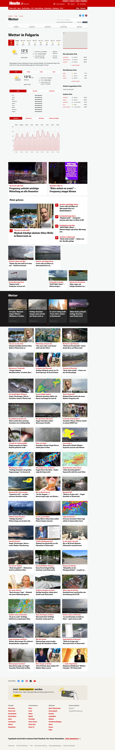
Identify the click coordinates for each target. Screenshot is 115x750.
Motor (51, 724)
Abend (41, 71)
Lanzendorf (65, 57)
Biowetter (79, 27)
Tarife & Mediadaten (22, 746)
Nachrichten (12, 716)
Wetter (13, 19)
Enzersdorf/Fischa (67, 59)
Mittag (28, 71)
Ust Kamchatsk (66, 107)
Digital (30, 716)
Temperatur (15, 118)
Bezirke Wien (63, 27)
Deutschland (12, 714)
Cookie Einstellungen (69, 746)
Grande (64, 100)
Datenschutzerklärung (40, 746)
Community (47, 8)
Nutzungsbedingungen (55, 746)
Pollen (18, 91)
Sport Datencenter (55, 708)
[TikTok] (31, 681)
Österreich (12, 8)
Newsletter (12, 727)
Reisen (51, 727)
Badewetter (48, 27)
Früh (16, 71)
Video (77, 8)
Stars (30, 708)
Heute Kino (32, 724)
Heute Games (32, 722)
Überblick (16, 27)
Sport (19, 8)
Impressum (11, 746)
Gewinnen (55, 8)
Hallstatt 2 (65, 102)
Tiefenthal (65, 97)
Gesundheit (52, 716)
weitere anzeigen (76, 65)
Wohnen (51, 719)
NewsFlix (71, 708)
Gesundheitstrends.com (75, 711)
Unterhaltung (38, 8)
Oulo (64, 104)
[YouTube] (35, 681)
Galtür (64, 73)
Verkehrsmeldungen (55, 722)
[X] (23, 681)
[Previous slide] (8, 304)
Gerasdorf (65, 62)
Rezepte (51, 714)
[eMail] (86, 16)
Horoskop (31, 719)
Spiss (64, 75)
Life (32, 8)
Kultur (30, 714)
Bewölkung (41, 118)
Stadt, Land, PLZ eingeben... (64, 19)
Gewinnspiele (53, 711)
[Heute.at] (14, 3)
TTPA (31, 746)
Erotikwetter (52, 91)
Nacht (54, 71)
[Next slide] (87, 304)
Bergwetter (32, 27)
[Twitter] (83, 16)
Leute (30, 711)
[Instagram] (27, 681)
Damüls (65, 78)
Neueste (83, 8)
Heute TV (31, 727)
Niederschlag (28, 118)
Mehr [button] (61, 8)
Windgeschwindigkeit (54, 118)
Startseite (10, 16)
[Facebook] (80, 16)
